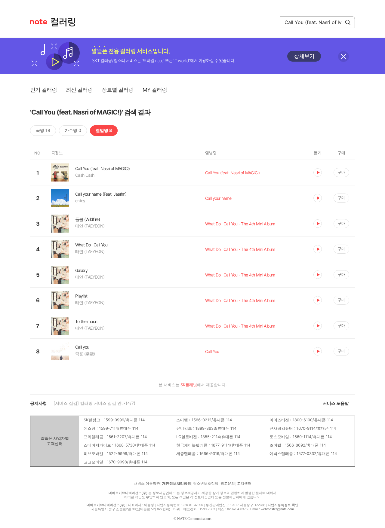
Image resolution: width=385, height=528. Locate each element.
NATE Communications (194, 519)
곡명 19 (43, 130)
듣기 (317, 172)
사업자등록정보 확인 (283, 505)
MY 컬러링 (155, 90)
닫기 (343, 56)
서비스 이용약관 (147, 483)
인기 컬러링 (43, 90)
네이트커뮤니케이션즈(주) (128, 493)
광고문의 (227, 483)
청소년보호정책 (205, 483)
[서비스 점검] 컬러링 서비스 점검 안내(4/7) (94, 403)
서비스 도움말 (336, 403)
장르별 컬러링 (118, 90)
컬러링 (66, 22)
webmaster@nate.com (277, 509)
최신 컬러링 (79, 90)
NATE (38, 21)
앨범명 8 (104, 130)
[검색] (348, 22)
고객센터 (244, 483)
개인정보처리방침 (176, 483)
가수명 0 (73, 130)
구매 (341, 172)
